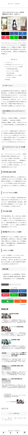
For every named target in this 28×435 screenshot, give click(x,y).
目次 (12, 59)
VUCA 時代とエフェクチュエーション (14, 64)
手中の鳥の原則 (10, 73)
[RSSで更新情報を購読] (20, 301)
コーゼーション (9, 62)
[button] (22, 37)
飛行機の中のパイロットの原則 (14, 75)
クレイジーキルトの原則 (12, 71)
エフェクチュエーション (16, 284)
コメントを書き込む (14, 413)
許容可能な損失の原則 (12, 68)
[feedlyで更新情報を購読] (7, 301)
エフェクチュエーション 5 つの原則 (14, 66)
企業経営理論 (5, 284)
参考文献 (8, 79)
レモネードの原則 (11, 77)
